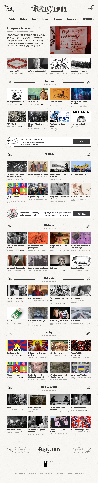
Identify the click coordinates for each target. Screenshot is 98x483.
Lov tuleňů (75, 321)
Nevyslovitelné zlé (78, 174)
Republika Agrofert (36, 197)
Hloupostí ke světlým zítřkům (36, 322)
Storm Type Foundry (61, 473)
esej (8, 323)
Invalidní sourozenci (79, 71)
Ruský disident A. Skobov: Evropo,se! (36, 376)
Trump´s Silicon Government (77, 354)
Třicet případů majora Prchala (15, 247)
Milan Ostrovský (43, 270)
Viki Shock (22, 270)
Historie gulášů (13, 71)
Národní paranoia (56, 353)
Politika (12, 19)
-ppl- (64, 201)
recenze (52, 104)
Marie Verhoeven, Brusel (57, 129)
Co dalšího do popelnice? (81, 197)
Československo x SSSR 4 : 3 (59, 300)
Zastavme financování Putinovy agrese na (15, 175)
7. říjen (9, 321)
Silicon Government (14, 375)
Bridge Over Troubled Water (58, 247)
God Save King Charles (80, 430)
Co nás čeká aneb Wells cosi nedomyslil (80, 247)
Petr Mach (41, 325)
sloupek (9, 74)
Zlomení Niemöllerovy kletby (37, 125)
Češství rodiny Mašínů (37, 71)
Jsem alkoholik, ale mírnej (57, 431)
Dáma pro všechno (78, 407)
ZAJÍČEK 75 (33, 102)
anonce (52, 73)
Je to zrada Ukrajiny (79, 375)
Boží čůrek (54, 268)
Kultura (23, 19)
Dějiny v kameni (34, 407)
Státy (34, 19)
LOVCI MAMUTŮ (56, 71)
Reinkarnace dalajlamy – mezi (38, 354)
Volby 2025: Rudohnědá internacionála (59, 198)
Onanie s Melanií (78, 124)
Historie (45, 19)
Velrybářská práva (14, 430)
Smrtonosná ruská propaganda (35, 247)
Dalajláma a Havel (14, 353)
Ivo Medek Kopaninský (16, 268)
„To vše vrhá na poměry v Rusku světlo (59, 376)
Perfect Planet (79, 473)
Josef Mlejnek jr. (86, 250)
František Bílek (56, 102)
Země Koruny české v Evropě (57, 408)
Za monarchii (72, 19)
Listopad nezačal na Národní (79, 103)
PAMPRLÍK (11, 124)
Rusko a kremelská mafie (38, 174)
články (8, 201)
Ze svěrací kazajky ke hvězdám (36, 431)
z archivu (30, 250)
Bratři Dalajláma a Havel (59, 321)
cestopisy (73, 323)
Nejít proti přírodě (35, 299)
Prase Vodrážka (77, 268)
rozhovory (31, 199)
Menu (87, 19)
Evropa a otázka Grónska (13, 198)
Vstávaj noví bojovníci (15, 102)
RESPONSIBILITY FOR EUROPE (59, 175)
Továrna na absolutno (15, 299)
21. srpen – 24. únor (19, 28)
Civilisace (58, 19)
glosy (72, 73)
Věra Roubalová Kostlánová (27, 31)
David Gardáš (42, 357)
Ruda (9, 407)
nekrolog (30, 73)
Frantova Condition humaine (57, 125)
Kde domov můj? (78, 299)
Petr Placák (44, 73)
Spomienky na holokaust (38, 268)
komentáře (31, 177)
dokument (9, 31)
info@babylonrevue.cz (25, 451)
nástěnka (9, 377)
